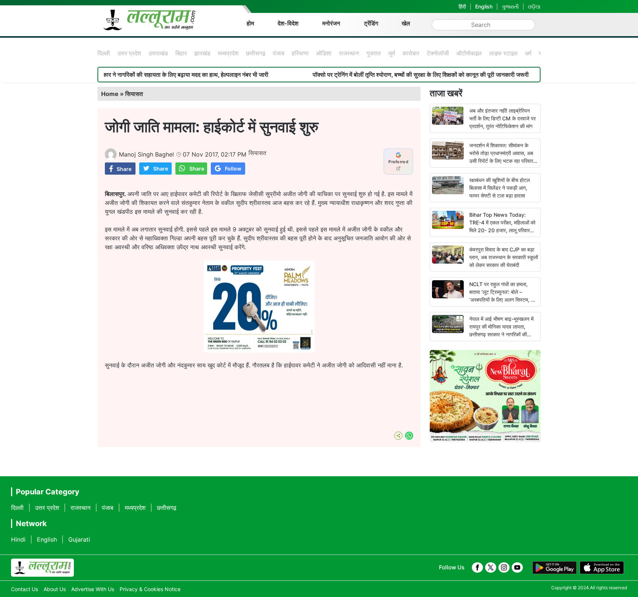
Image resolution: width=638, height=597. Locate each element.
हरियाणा (300, 53)
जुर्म (391, 53)
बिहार (181, 53)
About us (55, 589)
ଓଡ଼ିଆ (534, 6)
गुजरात (373, 53)
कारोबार (410, 53)
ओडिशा (324, 53)
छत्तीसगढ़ (255, 53)
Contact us (24, 589)
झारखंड (202, 53)
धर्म (528, 53)
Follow (233, 168)
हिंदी (462, 6)
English (484, 6)
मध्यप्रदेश (228, 53)
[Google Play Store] (554, 567)
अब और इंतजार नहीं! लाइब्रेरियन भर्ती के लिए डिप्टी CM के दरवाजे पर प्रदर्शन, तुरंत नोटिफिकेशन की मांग (502, 118)
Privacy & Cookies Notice (150, 589)
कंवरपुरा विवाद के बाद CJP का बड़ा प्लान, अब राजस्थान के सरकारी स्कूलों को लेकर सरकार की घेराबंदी (503, 257)
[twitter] (491, 567)
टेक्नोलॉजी (438, 53)
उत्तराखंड (158, 53)
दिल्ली (103, 53)
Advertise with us (92, 589)
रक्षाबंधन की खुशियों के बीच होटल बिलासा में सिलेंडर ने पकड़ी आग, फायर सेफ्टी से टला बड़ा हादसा (499, 188)
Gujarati (79, 539)
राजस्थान (349, 53)
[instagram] (504, 567)
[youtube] (517, 567)
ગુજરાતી (510, 6)
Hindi (18, 539)
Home (110, 93)
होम (250, 23)
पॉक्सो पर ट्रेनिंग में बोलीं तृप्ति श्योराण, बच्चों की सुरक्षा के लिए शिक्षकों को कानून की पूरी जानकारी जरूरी (397, 74)
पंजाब (278, 53)
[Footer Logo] (42, 568)
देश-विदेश (288, 23)
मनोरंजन (331, 23)
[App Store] (602, 567)
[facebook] (477, 567)
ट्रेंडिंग (371, 23)
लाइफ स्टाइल (503, 53)
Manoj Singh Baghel (146, 154)
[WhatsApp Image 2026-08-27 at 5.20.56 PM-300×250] (259, 350)
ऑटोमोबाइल (469, 53)
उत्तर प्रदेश (129, 53)
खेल (406, 23)
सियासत (134, 93)
